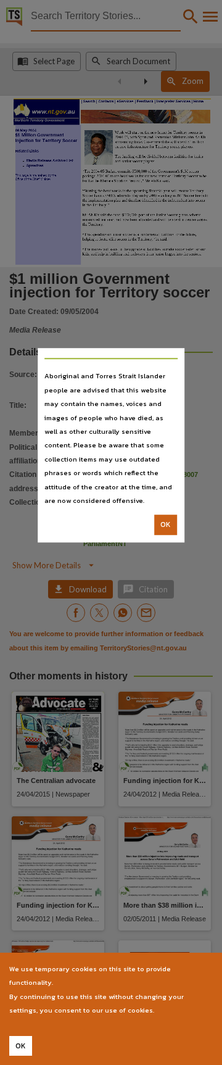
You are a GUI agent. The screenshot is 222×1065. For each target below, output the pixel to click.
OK (165, 525)
